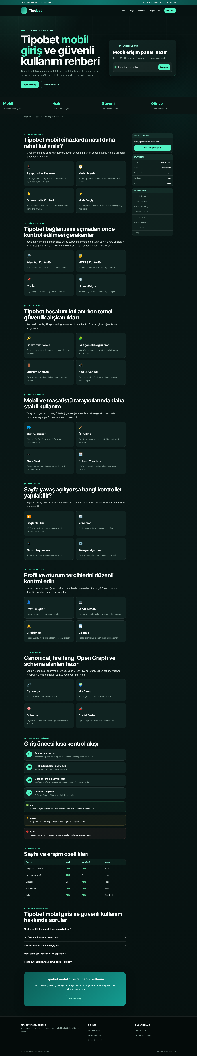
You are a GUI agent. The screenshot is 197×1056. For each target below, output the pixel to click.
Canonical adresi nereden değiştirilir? (75, 945)
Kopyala (164, 67)
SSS (160, 10)
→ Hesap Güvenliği (141, 207)
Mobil (124, 10)
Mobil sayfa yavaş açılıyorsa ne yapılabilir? (75, 953)
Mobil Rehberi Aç (51, 84)
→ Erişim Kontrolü (140, 201)
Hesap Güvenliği (95, 1040)
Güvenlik (142, 10)
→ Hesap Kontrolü (141, 222)
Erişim (132, 10)
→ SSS (136, 233)
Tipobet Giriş (30, 84)
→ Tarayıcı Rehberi (141, 212)
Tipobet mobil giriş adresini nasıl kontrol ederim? (75, 929)
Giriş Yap (170, 10)
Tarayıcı (151, 10)
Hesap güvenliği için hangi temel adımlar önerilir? (75, 962)
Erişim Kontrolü (94, 1035)
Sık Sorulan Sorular (143, 1035)
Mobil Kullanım (94, 1030)
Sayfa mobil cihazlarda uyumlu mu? (75, 937)
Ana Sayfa (28, 117)
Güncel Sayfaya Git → (152, 148)
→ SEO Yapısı (139, 228)
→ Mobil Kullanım (140, 196)
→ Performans (139, 217)
